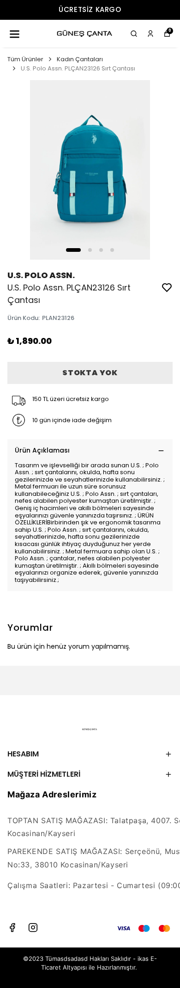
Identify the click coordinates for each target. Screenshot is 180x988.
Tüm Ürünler (25, 59)
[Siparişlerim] (150, 33)
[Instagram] (33, 927)
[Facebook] (12, 927)
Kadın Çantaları (80, 59)
